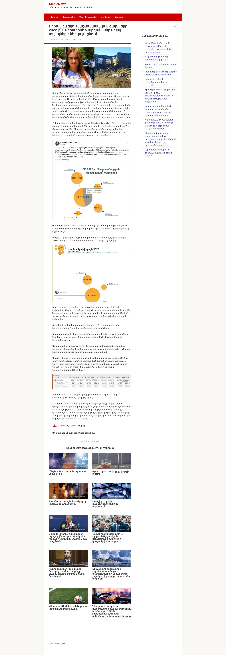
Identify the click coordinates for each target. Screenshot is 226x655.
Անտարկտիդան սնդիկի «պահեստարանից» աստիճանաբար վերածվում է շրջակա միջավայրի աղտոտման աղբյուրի (111, 574)
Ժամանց (105, 17)
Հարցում (119, 17)
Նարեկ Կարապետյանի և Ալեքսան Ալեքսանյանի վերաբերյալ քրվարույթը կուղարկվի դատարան (107, 538)
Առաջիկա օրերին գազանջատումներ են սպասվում (105, 504)
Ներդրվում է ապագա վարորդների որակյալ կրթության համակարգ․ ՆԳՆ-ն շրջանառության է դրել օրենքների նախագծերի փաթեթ (111, 611)
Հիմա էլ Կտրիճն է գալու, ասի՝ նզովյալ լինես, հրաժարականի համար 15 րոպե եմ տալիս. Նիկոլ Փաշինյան (68, 538)
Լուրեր (54, 17)
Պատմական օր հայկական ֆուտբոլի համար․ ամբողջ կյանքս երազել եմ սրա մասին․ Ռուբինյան (67, 573)
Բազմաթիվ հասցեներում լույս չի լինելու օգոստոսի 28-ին (68, 502)
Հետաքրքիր (69, 17)
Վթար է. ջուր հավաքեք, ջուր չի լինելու (110, 472)
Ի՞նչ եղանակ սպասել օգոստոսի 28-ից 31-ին (68, 472)
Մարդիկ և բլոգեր (88, 17)
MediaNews (57, 4)
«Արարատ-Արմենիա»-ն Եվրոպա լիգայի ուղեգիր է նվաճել (68, 607)
